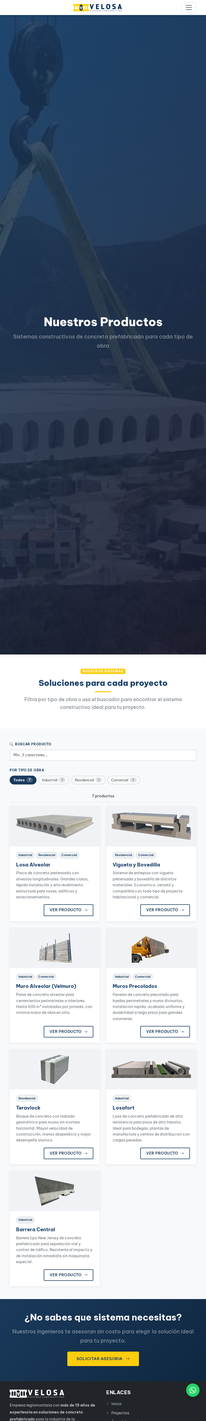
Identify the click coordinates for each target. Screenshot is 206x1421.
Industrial (52, 780)
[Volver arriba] (193, 1413)
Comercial (122, 780)
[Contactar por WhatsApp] (193, 1390)
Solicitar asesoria (100, 1358)
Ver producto (66, 909)
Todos (22, 780)
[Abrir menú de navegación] (188, 7)
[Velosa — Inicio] (97, 7)
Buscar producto (33, 744)
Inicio (116, 1403)
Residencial (87, 780)
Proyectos (120, 1413)
